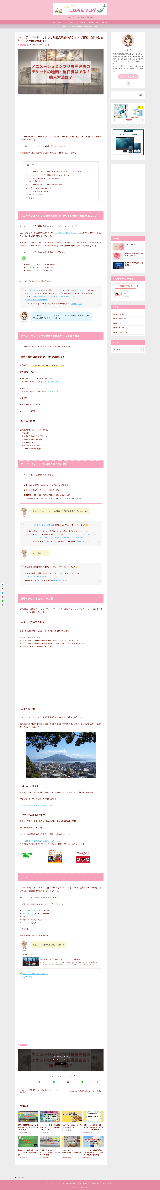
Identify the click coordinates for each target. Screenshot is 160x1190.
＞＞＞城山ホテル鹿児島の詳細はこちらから (37, 805)
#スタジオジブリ (80, 290)
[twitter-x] (128, 83)
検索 (140, 95)
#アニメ (28, 290)
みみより (23, 45)
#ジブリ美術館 (63, 296)
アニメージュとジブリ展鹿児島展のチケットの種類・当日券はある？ (56, 171)
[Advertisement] (61, 113)
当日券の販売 (37, 181)
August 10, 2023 (83, 541)
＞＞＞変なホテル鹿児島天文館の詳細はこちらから (40, 841)
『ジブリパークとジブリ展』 (66, 232)
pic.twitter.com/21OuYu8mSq (36, 299)
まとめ (31, 197)
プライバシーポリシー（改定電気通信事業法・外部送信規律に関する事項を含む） (74, 1183)
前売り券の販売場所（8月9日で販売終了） (47, 178)
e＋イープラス (53, 381)
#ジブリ (72, 296)
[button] (25, 1082)
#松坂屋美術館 (39, 296)
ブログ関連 (120, 318)
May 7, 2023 (77, 303)
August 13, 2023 (60, 580)
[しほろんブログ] (80, 9)
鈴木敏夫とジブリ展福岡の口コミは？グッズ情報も (60, 959)
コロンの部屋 (121, 314)
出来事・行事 (121, 327)
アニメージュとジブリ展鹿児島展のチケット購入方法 (50, 175)
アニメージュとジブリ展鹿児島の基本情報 (45, 184)
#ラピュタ (82, 534)
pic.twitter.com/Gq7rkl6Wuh (72, 537)
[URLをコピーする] (97, 1082)
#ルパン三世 (56, 537)
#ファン (37, 290)
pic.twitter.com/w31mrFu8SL (36, 576)
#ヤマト (48, 537)
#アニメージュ (57, 290)
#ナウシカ (67, 534)
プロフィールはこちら (128, 77)
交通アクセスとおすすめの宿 (40, 188)
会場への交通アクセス (40, 191)
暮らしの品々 (121, 332)
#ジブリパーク (51, 296)
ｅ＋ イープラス (29, 910)
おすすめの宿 (37, 194)
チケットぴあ (53, 391)
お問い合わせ (107, 1183)
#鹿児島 (89, 534)
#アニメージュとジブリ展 (44, 525)
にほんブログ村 (26, 977)
